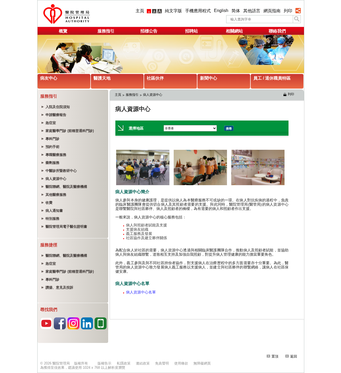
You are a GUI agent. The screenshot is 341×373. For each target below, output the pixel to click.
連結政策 (143, 363)
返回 (293, 356)
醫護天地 (102, 78)
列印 (288, 11)
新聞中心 (208, 78)
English (221, 10)
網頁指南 (272, 11)
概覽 (63, 31)
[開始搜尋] (297, 19)
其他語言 (251, 11)
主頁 (140, 11)
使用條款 (181, 363)
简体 (236, 11)
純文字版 (173, 11)
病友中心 (48, 78)
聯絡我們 (277, 31)
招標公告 (148, 31)
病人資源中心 (152, 95)
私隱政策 (124, 363)
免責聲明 (162, 363)
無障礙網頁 (202, 363)
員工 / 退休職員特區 (272, 78)
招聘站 (191, 31)
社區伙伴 (155, 78)
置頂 (274, 356)
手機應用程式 (198, 11)
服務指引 (106, 31)
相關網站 (234, 31)
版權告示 (104, 363)
